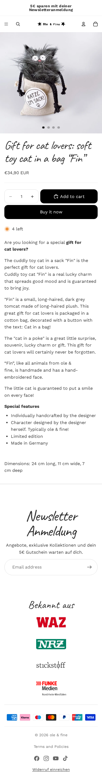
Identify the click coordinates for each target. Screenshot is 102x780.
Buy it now (51, 211)
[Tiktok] (65, 758)
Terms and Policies (51, 746)
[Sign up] (89, 567)
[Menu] (6, 24)
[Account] (83, 24)
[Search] (18, 24)
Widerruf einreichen (51, 769)
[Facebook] (36, 758)
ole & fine (58, 735)
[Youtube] (55, 758)
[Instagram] (46, 758)
